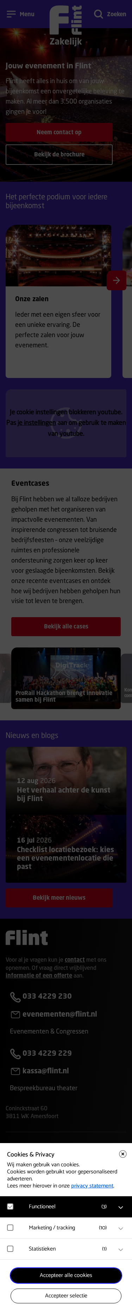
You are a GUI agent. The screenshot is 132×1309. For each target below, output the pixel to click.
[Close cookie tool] (123, 1154)
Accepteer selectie (66, 1296)
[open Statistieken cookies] (120, 1250)
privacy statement (92, 1186)
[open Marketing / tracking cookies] (120, 1228)
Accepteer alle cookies (66, 1275)
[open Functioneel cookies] (120, 1207)
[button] (69, 1206)
